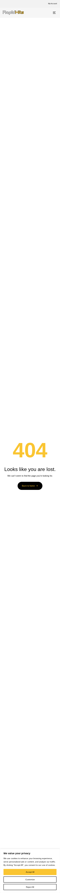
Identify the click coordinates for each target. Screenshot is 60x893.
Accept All (30, 872)
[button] (51, 3)
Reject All (30, 887)
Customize (30, 879)
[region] (30, 871)
